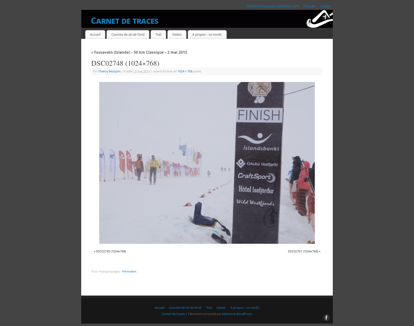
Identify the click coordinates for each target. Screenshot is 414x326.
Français (309, 6)
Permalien (129, 271)
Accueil (95, 34)
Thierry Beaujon (109, 71)
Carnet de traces (124, 20)
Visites (177, 34)
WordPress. (244, 314)
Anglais (325, 6)
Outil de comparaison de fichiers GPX (272, 6)
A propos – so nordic (207, 34)
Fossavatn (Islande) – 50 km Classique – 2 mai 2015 (139, 52)
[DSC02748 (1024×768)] (207, 163)
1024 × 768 (185, 71)
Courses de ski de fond (127, 34)
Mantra (227, 314)
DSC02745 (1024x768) (111, 251)
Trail (158, 34)
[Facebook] (325, 17)
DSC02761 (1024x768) (303, 251)
